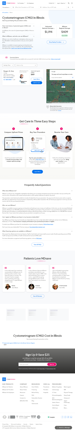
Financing (34, 389)
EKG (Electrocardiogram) (57, 398)
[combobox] (25, 7)
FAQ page (39, 238)
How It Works (35, 387)
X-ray (65, 405)
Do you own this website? (57, 77)
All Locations (5, 12)
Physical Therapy (68, 392)
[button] (18, 27)
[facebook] (62, 417)
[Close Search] (73, 7)
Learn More (36, 79)
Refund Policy (35, 392)
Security (25, 424)
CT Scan (54, 392)
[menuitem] (21, 3)
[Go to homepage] (8, 379)
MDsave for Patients (7, 387)
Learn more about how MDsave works (21, 48)
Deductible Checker (37, 398)
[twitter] (68, 417)
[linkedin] (71, 417)
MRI (65, 389)
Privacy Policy (42, 368)
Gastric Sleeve (56, 402)
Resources (22, 392)
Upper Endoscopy (67, 401)
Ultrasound (67, 398)
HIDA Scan (55, 408)
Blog (33, 401)
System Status (39, 424)
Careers (22, 395)
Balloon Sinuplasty (57, 387)
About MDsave (24, 387)
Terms (72, 102)
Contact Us (23, 398)
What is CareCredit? (55, 59)
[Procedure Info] (54, 28)
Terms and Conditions (16, 424)
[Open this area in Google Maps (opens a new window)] (49, 102)
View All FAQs (37, 244)
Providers (45, 389)
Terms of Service (50, 368)
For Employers (30, 3)
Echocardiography (57, 395)
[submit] (69, 7)
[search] (68, 3)
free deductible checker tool (37, 227)
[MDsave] (8, 3)
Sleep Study (67, 395)
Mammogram (67, 387)
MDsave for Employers (8, 392)
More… (66, 408)
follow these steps (48, 224)
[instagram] (65, 417)
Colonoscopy (55, 389)
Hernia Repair (55, 405)
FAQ (33, 395)
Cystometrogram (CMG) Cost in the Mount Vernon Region (19, 343)
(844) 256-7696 (40, 159)
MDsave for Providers (7, 389)
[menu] (31, 3)
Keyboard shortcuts (55, 102)
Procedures (46, 387)
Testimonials (35, 403)
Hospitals (45, 392)
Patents (31, 424)
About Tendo (23, 389)
